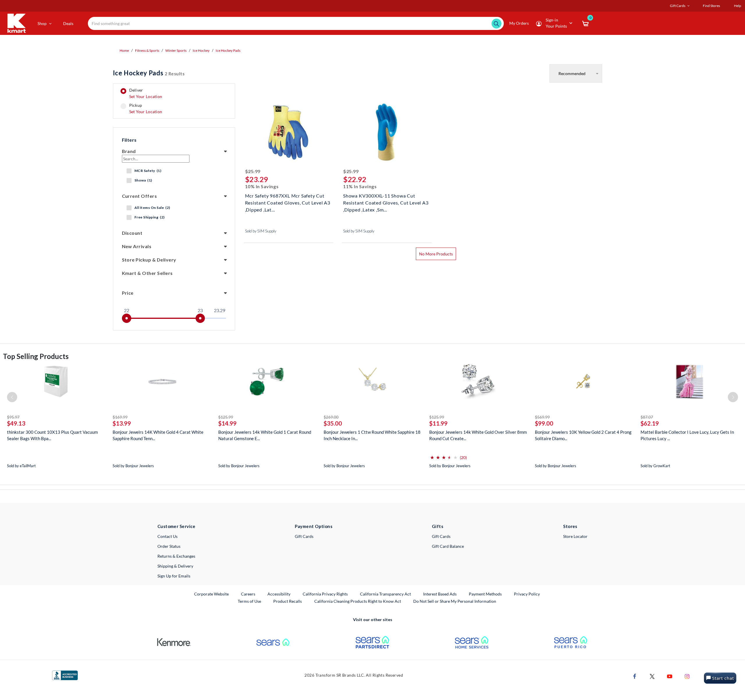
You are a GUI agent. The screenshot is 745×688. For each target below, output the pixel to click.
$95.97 (13, 417)
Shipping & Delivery (175, 565)
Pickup (145, 108)
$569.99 (542, 417)
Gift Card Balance (448, 546)
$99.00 (544, 423)
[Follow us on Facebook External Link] (635, 675)
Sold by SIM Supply (260, 231)
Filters (129, 140)
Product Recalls (287, 601)
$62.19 (650, 423)
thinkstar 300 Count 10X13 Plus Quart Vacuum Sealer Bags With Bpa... (52, 435)
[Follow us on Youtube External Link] (669, 675)
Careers (248, 593)
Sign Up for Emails (173, 575)
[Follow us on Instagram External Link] (687, 675)
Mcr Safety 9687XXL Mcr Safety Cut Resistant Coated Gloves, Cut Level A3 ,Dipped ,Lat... (288, 202)
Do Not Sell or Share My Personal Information (454, 601)
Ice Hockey (201, 50)
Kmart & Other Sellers (147, 273)
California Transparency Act (385, 593)
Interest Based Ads (440, 593)
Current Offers (139, 196)
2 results (149, 73)
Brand (129, 151)
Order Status (168, 546)
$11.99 (438, 423)
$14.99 (227, 423)
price (128, 293)
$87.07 (647, 417)
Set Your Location (145, 96)
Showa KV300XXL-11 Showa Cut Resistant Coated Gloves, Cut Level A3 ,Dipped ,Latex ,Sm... (386, 202)
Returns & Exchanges (176, 556)
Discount (132, 233)
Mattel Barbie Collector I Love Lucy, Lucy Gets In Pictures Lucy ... (687, 435)
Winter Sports (176, 50)
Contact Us (167, 536)
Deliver (145, 93)
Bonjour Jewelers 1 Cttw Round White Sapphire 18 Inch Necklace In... (372, 435)
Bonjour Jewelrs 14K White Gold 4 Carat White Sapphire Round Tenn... (158, 435)
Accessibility (278, 593)
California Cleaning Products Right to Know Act (357, 601)
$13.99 (122, 423)
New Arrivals (137, 246)
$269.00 (331, 417)
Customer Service (176, 526)
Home (124, 50)
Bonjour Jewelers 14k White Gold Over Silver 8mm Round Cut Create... (478, 435)
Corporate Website (211, 593)
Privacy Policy (527, 593)
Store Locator (575, 536)
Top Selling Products (36, 356)
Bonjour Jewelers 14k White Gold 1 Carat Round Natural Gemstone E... (264, 435)
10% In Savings (262, 186)
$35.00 (333, 423)
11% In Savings (360, 186)
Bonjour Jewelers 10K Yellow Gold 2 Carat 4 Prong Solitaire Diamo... (583, 435)
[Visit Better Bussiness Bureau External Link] (65, 675)
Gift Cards (304, 536)
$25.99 (252, 171)
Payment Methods (485, 593)
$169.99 (120, 417)
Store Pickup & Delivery (149, 259)
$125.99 (225, 417)
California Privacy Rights (325, 593)
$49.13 (16, 423)
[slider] (126, 318)
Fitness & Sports (147, 50)
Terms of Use (249, 601)
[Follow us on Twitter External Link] (652, 675)
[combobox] (296, 23)
